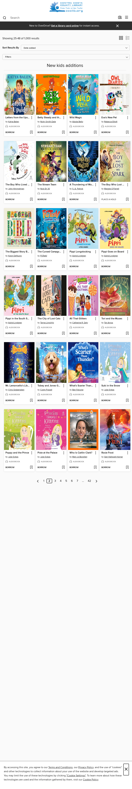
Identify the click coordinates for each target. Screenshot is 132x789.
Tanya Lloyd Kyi (47, 322)
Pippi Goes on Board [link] (112, 251)
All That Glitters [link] (78, 318)
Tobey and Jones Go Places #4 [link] (50, 385)
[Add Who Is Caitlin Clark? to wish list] (95, 467)
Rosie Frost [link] (107, 452)
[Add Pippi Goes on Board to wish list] (127, 267)
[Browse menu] (127, 17)
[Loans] (120, 18)
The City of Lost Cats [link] (49, 318)
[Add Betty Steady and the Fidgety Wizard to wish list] (63, 132)
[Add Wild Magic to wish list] (95, 132)
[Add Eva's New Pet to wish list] (127, 132)
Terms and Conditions (60, 767)
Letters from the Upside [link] (17, 117)
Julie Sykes (109, 390)
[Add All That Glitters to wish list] (95, 333)
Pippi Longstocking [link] (80, 251)
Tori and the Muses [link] (111, 318)
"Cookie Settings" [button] (76, 775)
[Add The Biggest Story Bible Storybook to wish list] (31, 267)
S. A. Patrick (77, 188)
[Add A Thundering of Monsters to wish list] (95, 199)
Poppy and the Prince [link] (17, 452)
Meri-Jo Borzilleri (79, 457)
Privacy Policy (86, 767)
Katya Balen (13, 121)
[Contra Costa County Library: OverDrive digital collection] (66, 7)
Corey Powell (46, 390)
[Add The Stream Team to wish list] (63, 199)
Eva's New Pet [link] (109, 117)
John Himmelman (16, 188)
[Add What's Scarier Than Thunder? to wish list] (95, 401)
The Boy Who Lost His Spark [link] (113, 184)
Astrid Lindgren (79, 256)
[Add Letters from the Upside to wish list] (31, 132)
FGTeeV (43, 256)
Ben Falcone (77, 390)
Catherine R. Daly (80, 322)
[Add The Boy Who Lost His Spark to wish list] (127, 199)
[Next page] (96, 481)
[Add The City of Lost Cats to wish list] (63, 333)
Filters (8, 57)
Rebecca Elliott (110, 121)
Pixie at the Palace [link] (47, 452)
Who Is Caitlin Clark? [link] (81, 452)
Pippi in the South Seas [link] (17, 318)
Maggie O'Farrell (111, 188)
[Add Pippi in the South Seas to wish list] (31, 333)
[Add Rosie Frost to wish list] (127, 467)
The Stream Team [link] (47, 184)
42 (89, 481)
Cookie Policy (90, 779)
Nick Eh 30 (45, 188)
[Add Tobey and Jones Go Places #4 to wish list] (63, 401)
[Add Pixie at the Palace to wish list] (63, 467)
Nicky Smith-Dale (48, 121)
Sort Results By (10, 47)
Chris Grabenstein (16, 390)
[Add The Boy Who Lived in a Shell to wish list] (31, 199)
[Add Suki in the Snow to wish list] (127, 401)
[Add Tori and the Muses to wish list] (127, 333)
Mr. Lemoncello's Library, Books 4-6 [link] (17, 385)
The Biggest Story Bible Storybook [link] (17, 251)
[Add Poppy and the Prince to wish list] (31, 467)
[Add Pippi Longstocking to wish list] (95, 267)
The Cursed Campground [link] (50, 251)
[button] (121, 39)
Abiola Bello (77, 121)
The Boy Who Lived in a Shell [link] (17, 184)
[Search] (4, 17)
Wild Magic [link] (76, 117)
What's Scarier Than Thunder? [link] (82, 385)
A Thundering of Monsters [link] (82, 184)
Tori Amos (108, 322)
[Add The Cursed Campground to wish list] (63, 267)
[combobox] (59, 18)
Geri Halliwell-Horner (113, 457)
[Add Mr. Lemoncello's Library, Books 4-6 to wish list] (31, 401)
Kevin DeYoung (15, 256)
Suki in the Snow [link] (110, 385)
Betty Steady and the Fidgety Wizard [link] (50, 117)
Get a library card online (65, 25)
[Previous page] (38, 481)
